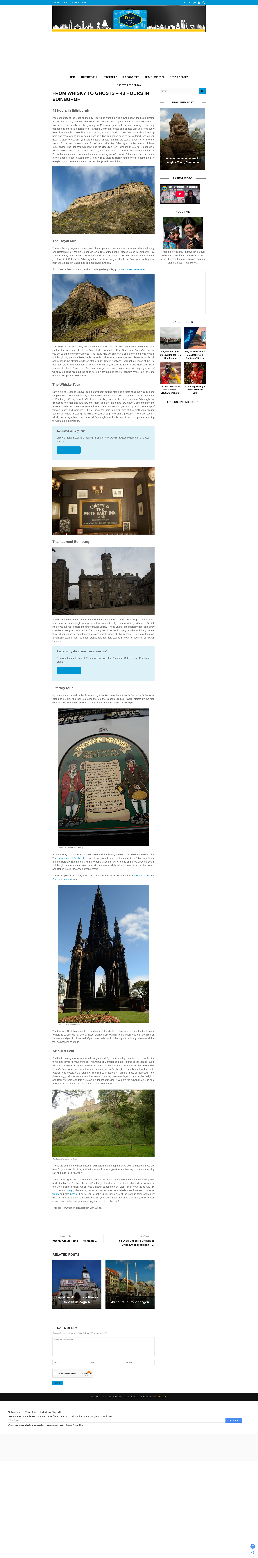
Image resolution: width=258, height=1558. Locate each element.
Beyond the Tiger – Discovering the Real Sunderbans (170, 355)
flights (55, 1194)
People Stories (179, 77)
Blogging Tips (130, 77)
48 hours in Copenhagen (130, 1302)
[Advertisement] (129, 53)
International (89, 77)
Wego (70, 1190)
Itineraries (110, 77)
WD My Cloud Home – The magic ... (75, 1240)
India (72, 77)
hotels (73, 1194)
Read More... (191, 262)
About (66, 2)
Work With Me (79, 2)
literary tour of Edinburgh (71, 858)
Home (56, 2)
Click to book (68, 450)
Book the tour (69, 670)
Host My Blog (160, 1397)
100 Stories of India (129, 85)
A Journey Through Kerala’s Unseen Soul (195, 389)
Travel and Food (155, 77)
